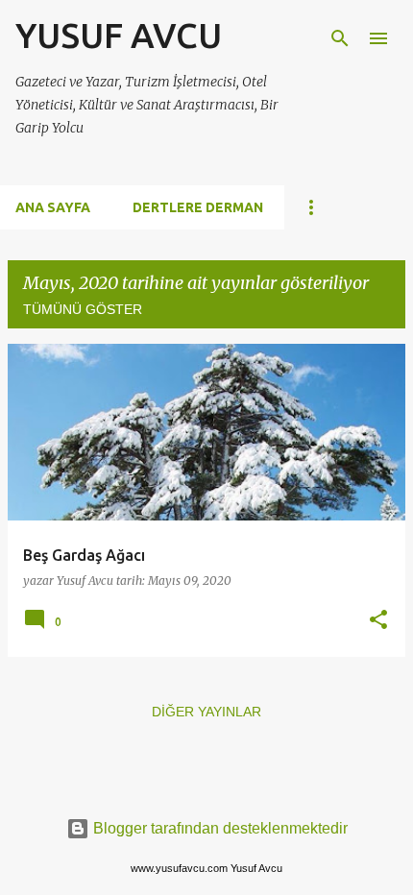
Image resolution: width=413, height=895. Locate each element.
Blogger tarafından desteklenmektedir (218, 828)
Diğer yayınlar (206, 711)
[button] (378, 621)
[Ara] (340, 38)
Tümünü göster (82, 309)
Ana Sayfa (52, 207)
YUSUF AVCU (118, 35)
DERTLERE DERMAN (198, 207)
